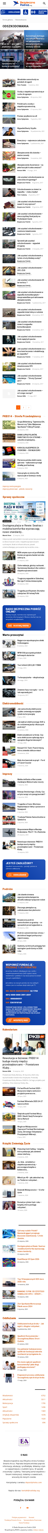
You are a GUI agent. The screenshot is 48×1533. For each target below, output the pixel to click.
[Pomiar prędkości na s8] (9, 119)
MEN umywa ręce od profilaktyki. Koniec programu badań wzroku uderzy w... (31, 555)
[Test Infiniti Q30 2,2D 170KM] (9, 668)
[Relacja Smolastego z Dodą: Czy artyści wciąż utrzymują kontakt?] (9, 794)
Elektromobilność (13, 703)
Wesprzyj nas (20, 1020)
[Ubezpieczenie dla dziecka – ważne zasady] (9, 155)
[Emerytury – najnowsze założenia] (9, 143)
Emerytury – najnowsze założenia (31, 140)
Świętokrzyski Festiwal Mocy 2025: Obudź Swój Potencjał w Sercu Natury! (29, 1116)
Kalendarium (10, 1029)
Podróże (8, 889)
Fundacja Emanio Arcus (13, 1520)
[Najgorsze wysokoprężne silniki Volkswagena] (9, 643)
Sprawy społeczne (13, 497)
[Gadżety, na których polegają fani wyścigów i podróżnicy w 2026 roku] (9, 949)
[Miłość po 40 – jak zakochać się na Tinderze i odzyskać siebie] (9, 1180)
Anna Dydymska (23, 97)
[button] (4, 3)
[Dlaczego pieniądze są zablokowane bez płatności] (9, 910)
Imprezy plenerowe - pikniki (12, 1054)
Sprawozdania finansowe (32, 1520)
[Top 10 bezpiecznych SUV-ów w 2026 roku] (9, 1282)
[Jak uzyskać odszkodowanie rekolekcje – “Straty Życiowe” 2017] (9, 378)
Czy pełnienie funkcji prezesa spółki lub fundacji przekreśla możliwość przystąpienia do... (29, 1351)
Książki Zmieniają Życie (16, 1143)
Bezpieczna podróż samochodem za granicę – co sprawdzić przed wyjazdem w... (30, 922)
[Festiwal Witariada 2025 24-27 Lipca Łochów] (9, 1104)
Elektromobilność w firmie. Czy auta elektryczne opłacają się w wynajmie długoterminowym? (30, 737)
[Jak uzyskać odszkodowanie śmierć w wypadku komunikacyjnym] (9, 324)
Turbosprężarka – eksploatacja (30, 677)
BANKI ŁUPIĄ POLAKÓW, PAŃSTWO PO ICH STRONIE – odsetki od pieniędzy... (29, 437)
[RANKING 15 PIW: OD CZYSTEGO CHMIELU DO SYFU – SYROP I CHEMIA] (9, 1294)
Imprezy (7, 773)
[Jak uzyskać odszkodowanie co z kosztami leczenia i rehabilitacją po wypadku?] (9, 351)
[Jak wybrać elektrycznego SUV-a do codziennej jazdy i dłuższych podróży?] (9, 725)
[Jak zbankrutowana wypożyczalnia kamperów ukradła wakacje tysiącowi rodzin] (9, 897)
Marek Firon (7, 535)
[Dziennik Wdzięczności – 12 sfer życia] (9, 1193)
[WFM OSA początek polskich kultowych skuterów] (9, 656)
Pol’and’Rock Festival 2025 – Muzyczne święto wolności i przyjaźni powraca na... (29, 1091)
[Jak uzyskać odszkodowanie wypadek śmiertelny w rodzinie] (9, 312)
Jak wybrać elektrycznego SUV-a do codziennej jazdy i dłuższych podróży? (31, 724)
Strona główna (8, 20)
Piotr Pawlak (21, 85)
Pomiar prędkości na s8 (27, 116)
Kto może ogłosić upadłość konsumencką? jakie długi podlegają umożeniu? (29, 1364)
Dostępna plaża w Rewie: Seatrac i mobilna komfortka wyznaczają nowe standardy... (23, 528)
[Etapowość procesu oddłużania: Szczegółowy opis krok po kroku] (9, 1378)
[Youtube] (27, 1508)
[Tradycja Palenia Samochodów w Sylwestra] (9, 820)
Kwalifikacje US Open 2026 (28, 1259)
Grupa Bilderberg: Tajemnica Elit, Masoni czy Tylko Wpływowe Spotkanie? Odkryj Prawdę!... (31, 424)
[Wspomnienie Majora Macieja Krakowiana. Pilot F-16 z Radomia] (9, 832)
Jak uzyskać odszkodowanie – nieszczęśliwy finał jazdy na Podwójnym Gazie (30, 216)
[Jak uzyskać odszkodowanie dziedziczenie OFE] (9, 366)
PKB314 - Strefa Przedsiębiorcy (22, 416)
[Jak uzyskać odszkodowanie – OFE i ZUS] (9, 270)
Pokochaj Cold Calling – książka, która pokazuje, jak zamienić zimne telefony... (30, 1151)
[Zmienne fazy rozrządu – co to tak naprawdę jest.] (9, 693)
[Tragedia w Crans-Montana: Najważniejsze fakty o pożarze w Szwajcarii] (9, 807)
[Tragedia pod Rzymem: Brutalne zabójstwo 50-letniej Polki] (9, 594)
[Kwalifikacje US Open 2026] (9, 1262)
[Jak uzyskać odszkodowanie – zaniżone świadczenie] (9, 231)
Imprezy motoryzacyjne (12, 486)
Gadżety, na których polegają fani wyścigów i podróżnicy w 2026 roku (31, 948)
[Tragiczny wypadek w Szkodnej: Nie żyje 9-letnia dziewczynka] (9, 581)
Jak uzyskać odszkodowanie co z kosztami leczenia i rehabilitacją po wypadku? (31, 351)
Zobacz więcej (38, 1530)
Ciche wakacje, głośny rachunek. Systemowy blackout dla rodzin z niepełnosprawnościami (31, 568)
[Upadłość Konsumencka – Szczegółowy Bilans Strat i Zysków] (9, 1339)
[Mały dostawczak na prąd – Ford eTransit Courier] (9, 763)
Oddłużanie (19, 875)
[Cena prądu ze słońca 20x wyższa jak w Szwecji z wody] (9, 476)
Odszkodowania (8, 57)
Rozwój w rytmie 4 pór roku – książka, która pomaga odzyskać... (29, 1204)
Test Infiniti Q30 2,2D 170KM (29, 665)
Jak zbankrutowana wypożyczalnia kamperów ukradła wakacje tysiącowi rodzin (31, 897)
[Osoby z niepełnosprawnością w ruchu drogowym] (9, 94)
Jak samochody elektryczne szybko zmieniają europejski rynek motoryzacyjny (29, 711)
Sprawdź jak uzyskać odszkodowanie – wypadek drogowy (28, 243)
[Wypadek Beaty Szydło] (9, 131)
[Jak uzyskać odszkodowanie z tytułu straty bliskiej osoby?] (9, 258)
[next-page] (29, 407)
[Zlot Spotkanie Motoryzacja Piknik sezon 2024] (9, 1307)
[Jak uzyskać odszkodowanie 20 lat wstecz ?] (9, 283)
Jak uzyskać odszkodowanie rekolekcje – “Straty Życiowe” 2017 (29, 378)
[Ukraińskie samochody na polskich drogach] (9, 82)
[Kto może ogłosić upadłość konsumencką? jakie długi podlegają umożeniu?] (9, 1365)
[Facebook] (20, 1508)
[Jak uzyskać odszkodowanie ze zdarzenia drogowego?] (9, 180)
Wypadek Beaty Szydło (26, 128)
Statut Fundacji (24, 1523)
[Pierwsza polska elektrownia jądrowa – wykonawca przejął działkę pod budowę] (9, 463)
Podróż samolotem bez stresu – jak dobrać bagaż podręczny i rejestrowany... (31, 935)
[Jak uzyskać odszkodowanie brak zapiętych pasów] (9, 339)
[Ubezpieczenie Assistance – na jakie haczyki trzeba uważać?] (9, 168)
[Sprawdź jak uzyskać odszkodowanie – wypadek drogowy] (9, 243)
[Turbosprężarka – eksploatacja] (9, 680)
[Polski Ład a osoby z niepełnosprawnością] (9, 107)
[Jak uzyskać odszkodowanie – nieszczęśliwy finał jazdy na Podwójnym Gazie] (9, 216)
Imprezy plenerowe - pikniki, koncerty (17, 489)
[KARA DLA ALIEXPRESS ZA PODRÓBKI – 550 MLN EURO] (9, 450)
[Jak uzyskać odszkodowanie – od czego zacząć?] (9, 393)
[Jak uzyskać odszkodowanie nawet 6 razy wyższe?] (9, 204)
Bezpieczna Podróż (23, 183)
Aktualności (7, 521)
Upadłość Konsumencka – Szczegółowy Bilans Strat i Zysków (28, 1338)
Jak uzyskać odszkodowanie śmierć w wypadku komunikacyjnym (29, 324)
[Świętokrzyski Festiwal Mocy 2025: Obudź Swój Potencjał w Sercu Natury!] (9, 1116)
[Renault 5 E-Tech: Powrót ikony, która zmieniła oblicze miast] (9, 751)
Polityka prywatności (19, 1517)
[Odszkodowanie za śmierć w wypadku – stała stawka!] (9, 192)
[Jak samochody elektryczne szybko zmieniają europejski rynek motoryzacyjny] (9, 712)
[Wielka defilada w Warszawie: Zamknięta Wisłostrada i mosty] (9, 782)
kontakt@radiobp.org (31, 1490)
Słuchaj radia (21, 625)
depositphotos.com (33, 1482)
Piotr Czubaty (22, 195)
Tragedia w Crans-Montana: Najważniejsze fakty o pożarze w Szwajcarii (31, 806)
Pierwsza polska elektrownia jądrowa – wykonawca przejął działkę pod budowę (29, 462)
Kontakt (31, 1517)
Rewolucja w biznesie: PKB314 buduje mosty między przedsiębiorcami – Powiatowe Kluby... (21, 1063)
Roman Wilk (21, 170)
